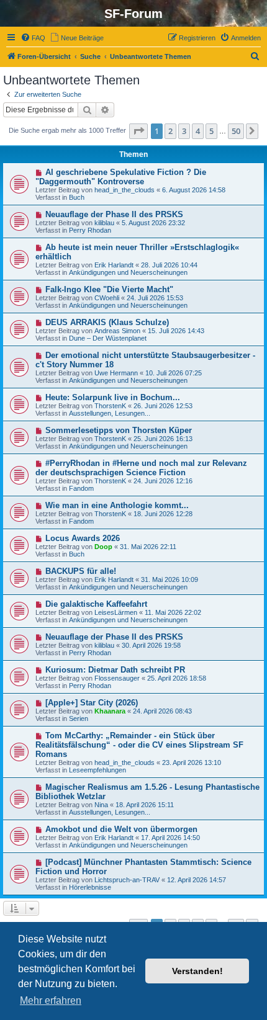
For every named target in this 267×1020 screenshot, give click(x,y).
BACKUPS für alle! (80, 571)
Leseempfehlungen (97, 770)
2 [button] (170, 130)
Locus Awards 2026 (82, 538)
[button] (138, 130)
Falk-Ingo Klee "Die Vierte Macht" (109, 289)
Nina (101, 804)
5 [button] (211, 130)
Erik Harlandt (114, 265)
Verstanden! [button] (197, 971)
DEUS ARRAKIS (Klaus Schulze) (107, 322)
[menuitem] (32, 37)
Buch (76, 197)
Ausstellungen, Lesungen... (109, 413)
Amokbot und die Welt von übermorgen (121, 829)
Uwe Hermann (116, 373)
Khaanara (109, 711)
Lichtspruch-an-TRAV (127, 880)
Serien (78, 718)
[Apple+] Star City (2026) (91, 702)
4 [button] (198, 130)
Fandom (81, 488)
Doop (103, 546)
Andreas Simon (117, 330)
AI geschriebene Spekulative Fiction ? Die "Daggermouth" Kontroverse (120, 177)
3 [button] (184, 130)
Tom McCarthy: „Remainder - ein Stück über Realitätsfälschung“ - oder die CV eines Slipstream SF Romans (139, 745)
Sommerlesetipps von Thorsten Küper (118, 430)
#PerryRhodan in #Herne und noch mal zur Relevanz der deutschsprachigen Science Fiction (141, 468)
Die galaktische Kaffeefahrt (96, 604)
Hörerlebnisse (90, 887)
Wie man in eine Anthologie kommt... (117, 505)
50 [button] (236, 130)
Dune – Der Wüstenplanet (108, 338)
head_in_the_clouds (124, 190)
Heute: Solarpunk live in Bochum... (112, 397)
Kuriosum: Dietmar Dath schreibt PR (115, 669)
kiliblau (104, 222)
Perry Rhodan (90, 230)
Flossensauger (117, 678)
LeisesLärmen (115, 612)
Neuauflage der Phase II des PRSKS (114, 214)
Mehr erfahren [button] (50, 1000)
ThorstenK (110, 405)
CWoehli (106, 298)
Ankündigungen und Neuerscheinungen (128, 272)
